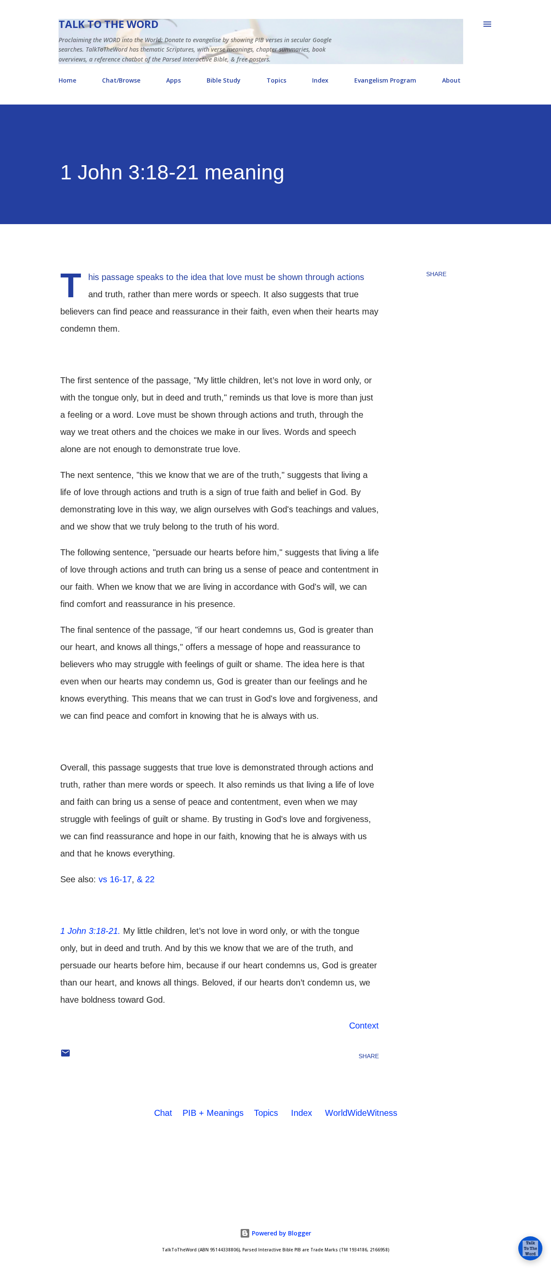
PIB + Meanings (213, 1113)
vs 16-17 (115, 879)
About (451, 80)
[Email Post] (65, 1056)
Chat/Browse (121, 80)
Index (320, 80)
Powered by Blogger (280, 1233)
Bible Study (224, 80)
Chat (163, 1113)
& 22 (146, 879)
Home (67, 80)
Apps (173, 80)
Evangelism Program (385, 80)
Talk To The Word (108, 24)
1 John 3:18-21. (90, 931)
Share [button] (436, 274)
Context (364, 1025)
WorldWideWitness (361, 1113)
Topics (276, 80)
